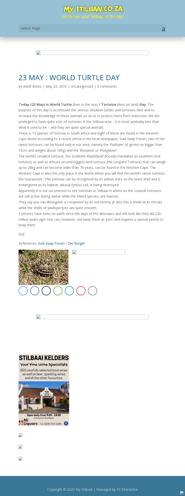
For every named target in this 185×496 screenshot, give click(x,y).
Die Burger (76, 243)
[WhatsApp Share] (57, 290)
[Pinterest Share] (81, 290)
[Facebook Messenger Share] (23, 290)
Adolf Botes (32, 86)
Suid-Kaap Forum (51, 243)
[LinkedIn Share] (69, 290)
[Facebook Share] (34, 290)
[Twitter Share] (46, 290)
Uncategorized (82, 86)
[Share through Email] (92, 290)
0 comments (107, 86)
